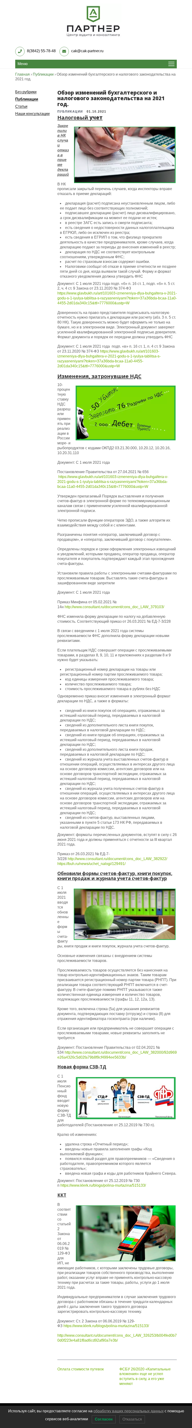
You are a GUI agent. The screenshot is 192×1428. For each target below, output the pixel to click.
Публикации (26, 99)
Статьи (21, 106)
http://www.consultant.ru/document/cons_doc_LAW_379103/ (114, 607)
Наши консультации (32, 114)
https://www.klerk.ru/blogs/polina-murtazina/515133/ (103, 1185)
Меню (23, 64)
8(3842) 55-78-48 (41, 51)
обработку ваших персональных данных (128, 1411)
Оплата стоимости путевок (80, 1369)
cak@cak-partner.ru (87, 51)
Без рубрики (26, 92)
